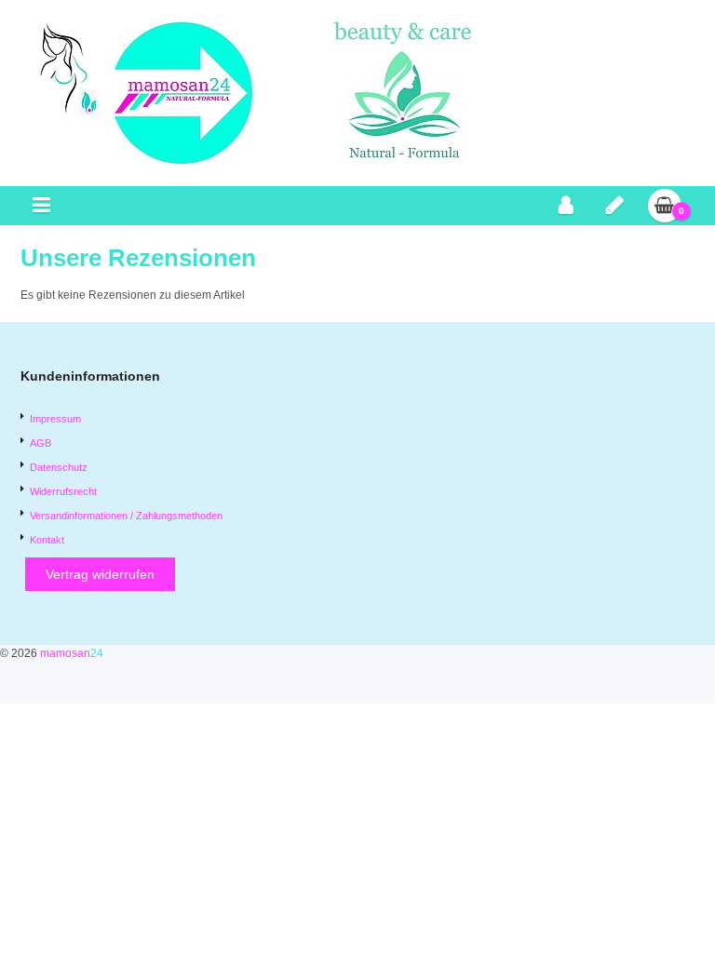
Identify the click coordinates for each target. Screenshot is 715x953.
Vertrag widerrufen (100, 574)
